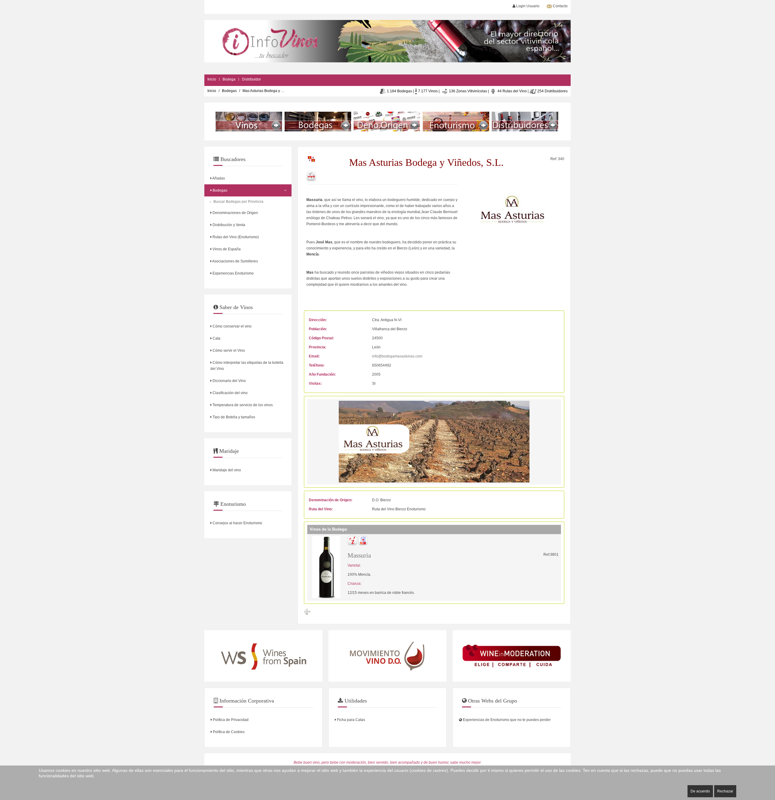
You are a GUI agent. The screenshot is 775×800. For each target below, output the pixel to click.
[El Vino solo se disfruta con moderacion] (512, 656)
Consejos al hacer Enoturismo (237, 523)
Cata (216, 338)
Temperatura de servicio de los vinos (242, 405)
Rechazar (725, 791)
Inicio (211, 79)
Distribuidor (251, 79)
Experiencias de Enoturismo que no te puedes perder (506, 720)
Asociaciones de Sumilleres (235, 261)
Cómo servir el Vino (228, 350)
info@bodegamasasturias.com (397, 356)
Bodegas (229, 91)
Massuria (359, 555)
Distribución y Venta (228, 225)
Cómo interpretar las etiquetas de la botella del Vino (246, 365)
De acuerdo (700, 791)
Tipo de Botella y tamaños (233, 417)
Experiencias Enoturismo (233, 273)
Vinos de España (226, 249)
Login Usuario (527, 6)
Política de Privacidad (230, 720)
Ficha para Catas (350, 720)
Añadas (218, 178)
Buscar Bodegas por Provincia (238, 201)
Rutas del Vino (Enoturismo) (235, 237)
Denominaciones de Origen (235, 213)
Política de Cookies (228, 732)
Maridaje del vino (226, 470)
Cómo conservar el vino (232, 326)
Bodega (229, 79)
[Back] (307, 611)
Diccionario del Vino (229, 381)
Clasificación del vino (230, 393)
